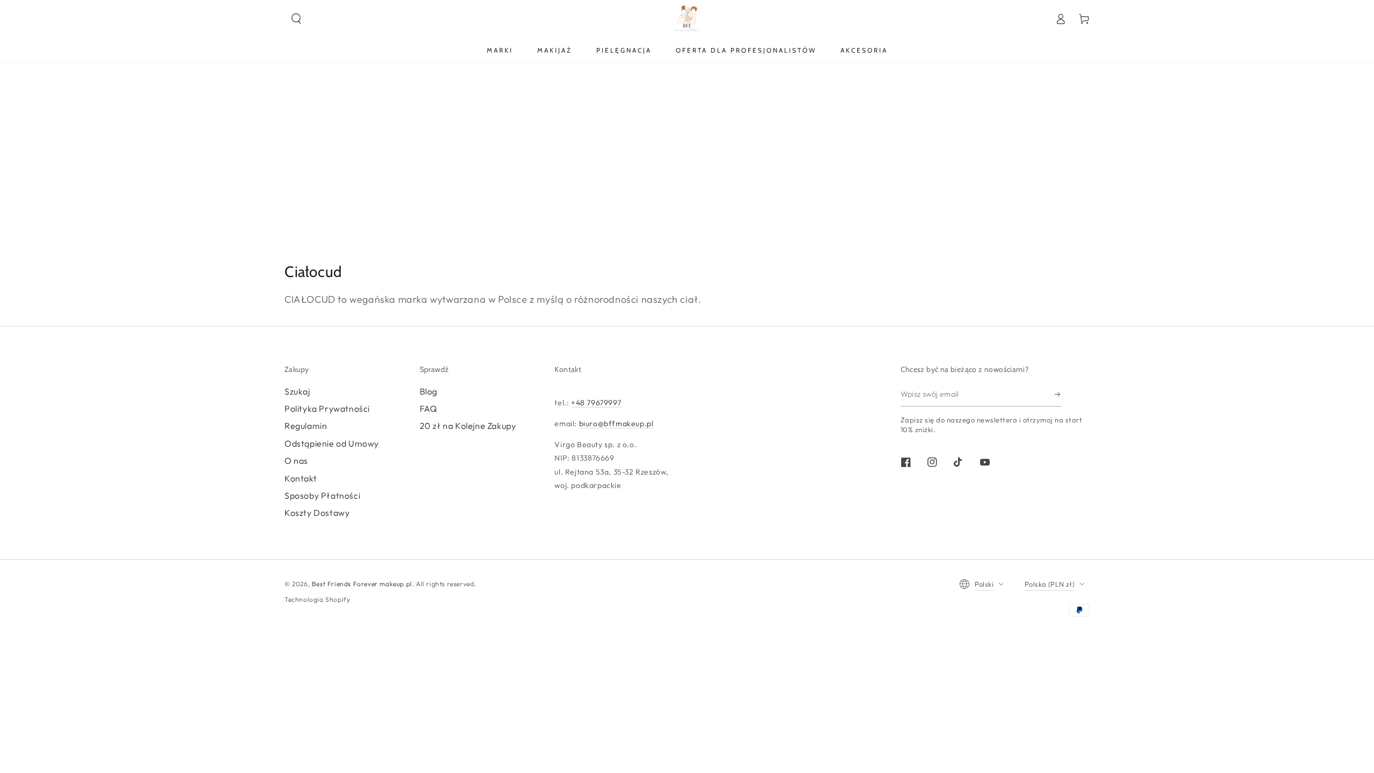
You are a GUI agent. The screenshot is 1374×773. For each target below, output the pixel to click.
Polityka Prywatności (327, 408)
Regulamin (305, 425)
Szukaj (297, 391)
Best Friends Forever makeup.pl (362, 584)
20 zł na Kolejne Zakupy (468, 425)
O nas (296, 460)
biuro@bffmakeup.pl (616, 423)
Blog (428, 391)
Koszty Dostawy (316, 512)
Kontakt (300, 478)
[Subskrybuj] (1058, 394)
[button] (296, 19)
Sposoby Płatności (322, 495)
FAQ (428, 408)
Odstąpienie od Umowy (331, 443)
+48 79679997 (596, 402)
